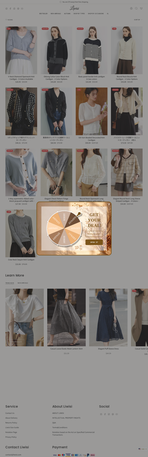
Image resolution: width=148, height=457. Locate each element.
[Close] (109, 204)
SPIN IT (94, 242)
